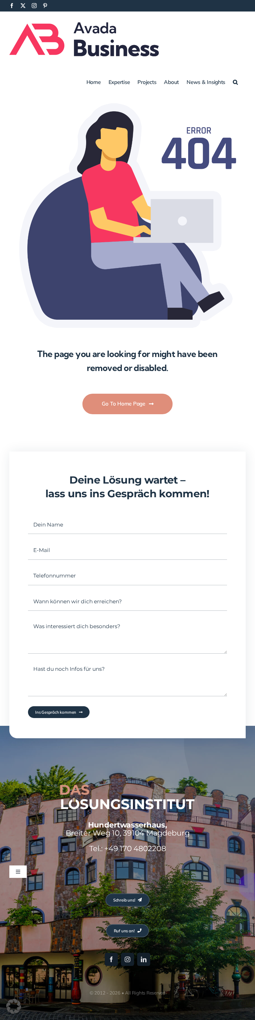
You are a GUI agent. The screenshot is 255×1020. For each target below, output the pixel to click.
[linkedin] (143, 959)
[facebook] (111, 959)
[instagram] (127, 959)
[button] (235, 81)
